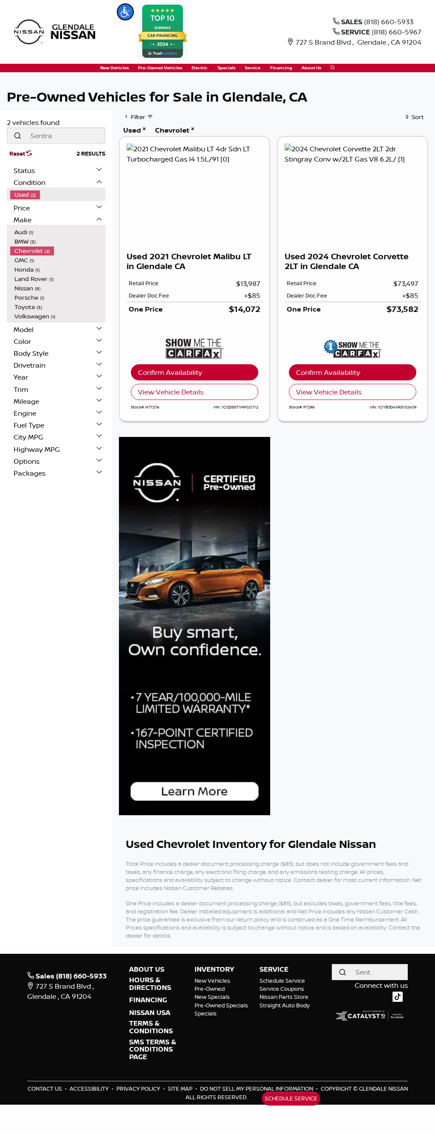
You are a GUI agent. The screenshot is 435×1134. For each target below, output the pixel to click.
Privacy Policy (138, 1088)
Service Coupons (282, 988)
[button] (125, 11)
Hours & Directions (150, 983)
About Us (146, 969)
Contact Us (45, 1088)
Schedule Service (282, 980)
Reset (17, 153)
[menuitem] (57, 194)
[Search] (17, 136)
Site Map (181, 1088)
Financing (148, 1000)
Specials (206, 1013)
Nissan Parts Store (284, 997)
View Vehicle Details (170, 392)
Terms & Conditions (151, 1027)
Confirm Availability (170, 372)
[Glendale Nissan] (57, 31)
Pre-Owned (210, 988)
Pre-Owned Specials (221, 1005)
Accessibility (90, 1088)
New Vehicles (212, 980)
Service (274, 969)
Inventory (214, 969)
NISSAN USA (149, 1013)
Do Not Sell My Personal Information (257, 1088)
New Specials (212, 997)
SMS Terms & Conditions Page (152, 1049)
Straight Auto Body (285, 1005)
